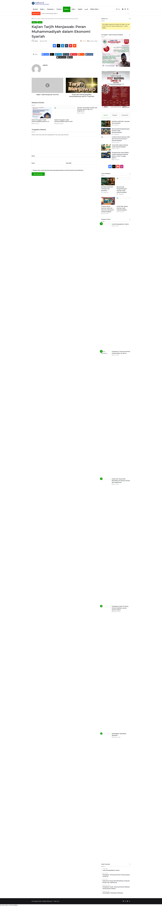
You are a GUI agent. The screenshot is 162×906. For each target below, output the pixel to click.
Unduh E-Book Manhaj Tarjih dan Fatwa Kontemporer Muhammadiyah (121, 138)
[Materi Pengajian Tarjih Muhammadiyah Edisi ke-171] (42, 112)
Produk (59, 9)
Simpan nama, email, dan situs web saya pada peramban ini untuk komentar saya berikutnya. (58, 170)
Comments (125, 115)
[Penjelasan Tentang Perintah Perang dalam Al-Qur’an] (106, 414)
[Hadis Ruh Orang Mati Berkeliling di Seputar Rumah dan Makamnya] (106, 541)
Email (33, 163)
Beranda (35, 9)
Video (39, 22)
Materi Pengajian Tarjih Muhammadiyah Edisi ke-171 (40, 120)
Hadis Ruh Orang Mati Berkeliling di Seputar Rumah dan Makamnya (121, 480)
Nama (33, 156)
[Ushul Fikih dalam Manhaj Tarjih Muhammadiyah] (106, 147)
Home (34, 18)
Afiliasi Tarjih (94, 9)
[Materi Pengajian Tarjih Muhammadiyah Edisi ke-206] (64, 112)
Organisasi (50, 9)
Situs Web (68, 163)
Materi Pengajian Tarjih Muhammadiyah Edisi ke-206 (63, 120)
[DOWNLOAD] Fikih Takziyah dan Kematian (107, 188)
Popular (114, 115)
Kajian (42, 9)
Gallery (66, 9)
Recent (106, 115)
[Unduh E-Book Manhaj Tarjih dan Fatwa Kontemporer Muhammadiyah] (106, 139)
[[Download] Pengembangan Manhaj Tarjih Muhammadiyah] (106, 131)
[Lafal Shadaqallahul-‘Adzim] (106, 286)
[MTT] (40, 3)
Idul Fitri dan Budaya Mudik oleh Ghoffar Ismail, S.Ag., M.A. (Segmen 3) (87, 109)
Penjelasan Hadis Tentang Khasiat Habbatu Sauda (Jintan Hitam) (120, 608)
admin (36, 41)
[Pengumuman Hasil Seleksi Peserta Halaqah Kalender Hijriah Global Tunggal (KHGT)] (106, 155)
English (80, 9)
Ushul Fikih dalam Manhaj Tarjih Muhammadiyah (53, 13)
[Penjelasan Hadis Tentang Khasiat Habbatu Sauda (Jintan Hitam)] (106, 668)
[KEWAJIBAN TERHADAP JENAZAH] (106, 796)
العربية (86, 9)
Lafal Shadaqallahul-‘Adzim (120, 224)
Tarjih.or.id (56, 901)
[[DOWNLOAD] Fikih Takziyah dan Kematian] (106, 124)
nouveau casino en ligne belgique (9, 905)
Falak (73, 9)
